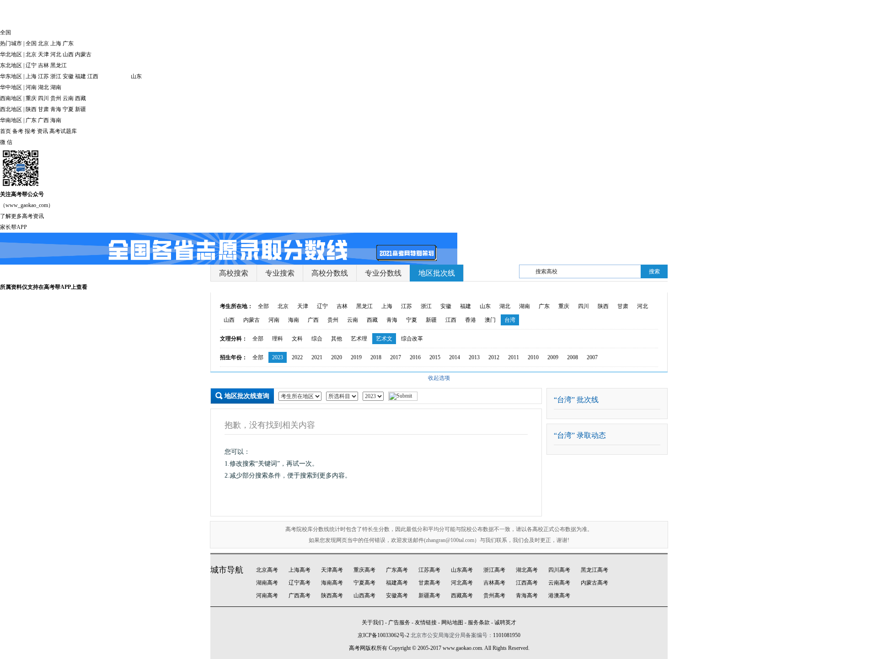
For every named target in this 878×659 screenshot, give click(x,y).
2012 (493, 357)
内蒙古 (83, 54)
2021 (316, 357)
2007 (592, 357)
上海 (55, 43)
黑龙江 (58, 65)
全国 (31, 43)
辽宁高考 (300, 582)
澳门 (490, 320)
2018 (375, 357)
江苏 (43, 76)
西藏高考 (462, 595)
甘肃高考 (429, 582)
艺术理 (359, 338)
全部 (263, 306)
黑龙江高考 (594, 570)
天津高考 (332, 570)
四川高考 (559, 570)
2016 (415, 357)
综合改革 (412, 338)
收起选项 (439, 378)
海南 (55, 120)
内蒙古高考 (594, 582)
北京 (43, 43)
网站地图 (452, 622)
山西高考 (364, 595)
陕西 (31, 109)
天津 (43, 54)
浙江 (55, 76)
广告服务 (399, 622)
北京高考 (267, 570)
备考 (17, 131)
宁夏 (68, 109)
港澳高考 (559, 595)
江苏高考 (429, 570)
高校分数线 (329, 273)
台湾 (509, 320)
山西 (68, 54)
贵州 (55, 98)
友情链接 (426, 622)
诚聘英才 (505, 622)
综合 (316, 338)
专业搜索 (279, 273)
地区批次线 (436, 273)
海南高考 (332, 582)
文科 (297, 338)
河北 (55, 54)
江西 (92, 76)
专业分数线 (383, 273)
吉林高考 (494, 582)
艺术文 (384, 338)
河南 (31, 87)
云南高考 (559, 582)
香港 (470, 320)
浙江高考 (494, 570)
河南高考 (267, 595)
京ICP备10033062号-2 (383, 635)
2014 (454, 357)
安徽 (68, 76)
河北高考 (462, 582)
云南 (68, 98)
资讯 (42, 131)
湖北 (43, 87)
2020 (336, 357)
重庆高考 (364, 570)
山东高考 (462, 570)
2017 (395, 357)
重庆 (31, 98)
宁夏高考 (364, 582)
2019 (356, 357)
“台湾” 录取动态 (580, 435)
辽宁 (31, 65)
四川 (43, 98)
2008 (572, 357)
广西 (43, 120)
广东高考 (397, 570)
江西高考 (527, 582)
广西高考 (300, 595)
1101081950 (506, 635)
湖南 (55, 87)
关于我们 (373, 622)
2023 (277, 357)
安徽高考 (397, 595)
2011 (513, 357)
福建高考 (397, 582)
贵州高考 (494, 595)
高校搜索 (233, 273)
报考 (30, 131)
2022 (297, 357)
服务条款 (479, 622)
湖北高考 (527, 570)
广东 (68, 43)
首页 (5, 131)
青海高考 (527, 595)
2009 (552, 357)
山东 (136, 76)
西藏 (80, 98)
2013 (474, 357)
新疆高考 (429, 595)
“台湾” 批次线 (576, 400)
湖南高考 (267, 582)
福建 (80, 76)
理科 (277, 338)
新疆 (80, 109)
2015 (434, 357)
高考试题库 (63, 131)
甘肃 (43, 109)
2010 (533, 357)
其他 (336, 338)
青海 (55, 109)
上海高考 (300, 570)
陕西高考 (332, 595)
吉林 (43, 65)
